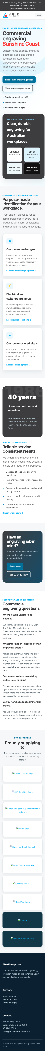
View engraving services (17, 88)
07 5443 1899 (26, 5)
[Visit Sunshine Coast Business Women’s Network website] (22, 810)
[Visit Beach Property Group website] (22, 939)
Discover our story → (12, 513)
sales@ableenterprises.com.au (22, 8)
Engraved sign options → (18, 364)
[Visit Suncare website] (22, 920)
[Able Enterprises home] (12, 15)
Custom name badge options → (21, 270)
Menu (39, 15)
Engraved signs (9, 1002)
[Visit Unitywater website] (22, 829)
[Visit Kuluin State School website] (22, 774)
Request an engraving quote (19, 79)
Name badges (9, 996)
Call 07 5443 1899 (19, 575)
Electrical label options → (18, 320)
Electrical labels (9, 999)
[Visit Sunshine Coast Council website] (22, 847)
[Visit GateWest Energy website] (22, 902)
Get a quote (15, 566)
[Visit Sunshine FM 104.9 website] (22, 884)
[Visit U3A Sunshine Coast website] (22, 792)
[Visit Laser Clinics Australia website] (22, 865)
